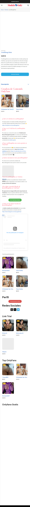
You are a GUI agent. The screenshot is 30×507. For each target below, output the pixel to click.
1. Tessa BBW (5, 377)
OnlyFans (3, 50)
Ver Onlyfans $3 (15, 74)
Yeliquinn (4, 351)
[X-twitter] (15, 309)
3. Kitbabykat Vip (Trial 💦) (7, 109)
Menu (1, 5)
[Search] (28, 5)
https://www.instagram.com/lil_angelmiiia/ (11, 211)
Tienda (6, 9)
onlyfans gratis (12, 140)
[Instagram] (11, 309)
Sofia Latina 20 (19, 333)
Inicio (2, 9)
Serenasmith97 (6, 270)
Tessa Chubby (19, 109)
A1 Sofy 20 (4, 333)
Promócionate (15, 1)
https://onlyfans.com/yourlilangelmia (10, 125)
